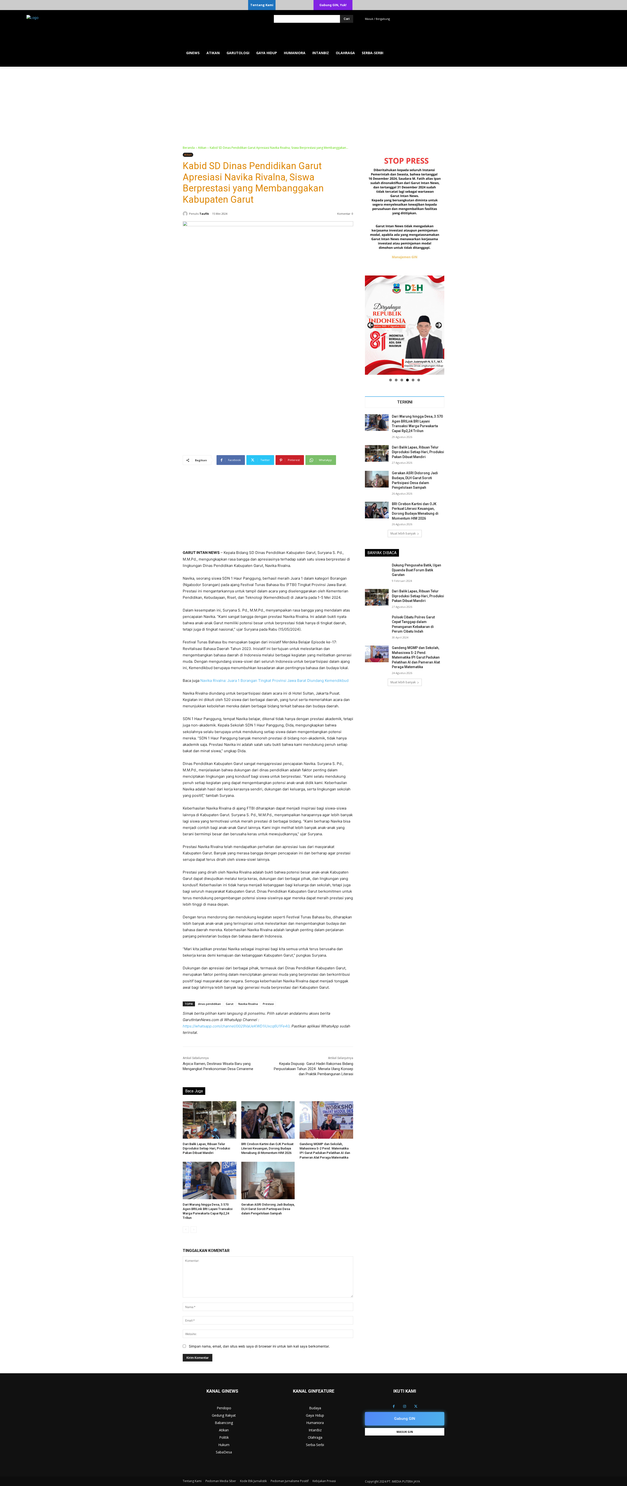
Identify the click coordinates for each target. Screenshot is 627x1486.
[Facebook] (393, 1406)
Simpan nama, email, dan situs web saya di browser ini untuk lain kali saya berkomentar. (259, 1346)
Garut (229, 1004)
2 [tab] (396, 380)
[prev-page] (186, 1229)
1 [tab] (390, 380)
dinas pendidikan (209, 1004)
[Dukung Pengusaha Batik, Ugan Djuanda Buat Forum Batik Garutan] (377, 571)
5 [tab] (413, 380)
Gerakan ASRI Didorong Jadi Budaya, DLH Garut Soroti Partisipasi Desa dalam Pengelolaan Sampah (268, 1209)
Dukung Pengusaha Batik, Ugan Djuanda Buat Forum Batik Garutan (416, 570)
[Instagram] (404, 1406)
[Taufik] (186, 213)
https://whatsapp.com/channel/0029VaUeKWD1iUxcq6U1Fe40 (236, 1026)
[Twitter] (415, 1406)
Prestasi (268, 1004)
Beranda (189, 148)
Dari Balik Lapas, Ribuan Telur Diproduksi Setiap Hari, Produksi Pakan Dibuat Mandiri (206, 1148)
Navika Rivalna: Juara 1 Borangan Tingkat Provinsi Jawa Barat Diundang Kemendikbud (274, 680)
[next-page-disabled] (194, 1229)
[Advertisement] (313, 103)
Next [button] (438, 325)
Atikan (202, 148)
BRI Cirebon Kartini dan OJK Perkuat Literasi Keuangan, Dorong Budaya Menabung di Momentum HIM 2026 (267, 1148)
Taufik (204, 213)
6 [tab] (418, 380)
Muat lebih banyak (403, 533)
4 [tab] (407, 380)
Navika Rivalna (248, 1004)
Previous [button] (370, 325)
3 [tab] (401, 380)
